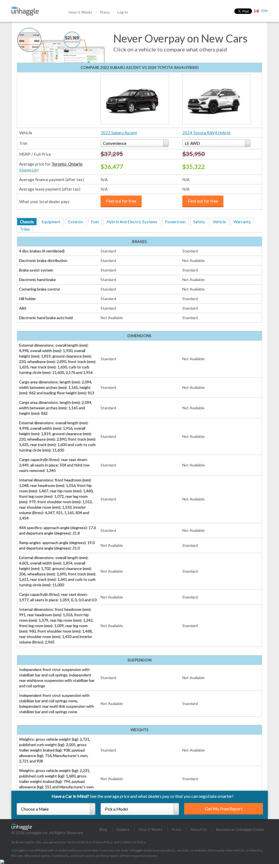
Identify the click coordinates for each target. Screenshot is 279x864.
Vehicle (219, 221)
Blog (103, 829)
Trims (25, 229)
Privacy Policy (102, 842)
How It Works (80, 12)
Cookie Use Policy (132, 842)
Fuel (95, 221)
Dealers (122, 829)
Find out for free (121, 200)
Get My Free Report (223, 808)
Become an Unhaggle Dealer (240, 829)
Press (105, 12)
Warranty (242, 221)
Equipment (50, 221)
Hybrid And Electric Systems (132, 221)
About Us (199, 829)
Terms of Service (79, 842)
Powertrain (175, 221)
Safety (199, 221)
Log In (122, 12)
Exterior (75, 221)
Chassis (27, 221)
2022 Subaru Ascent (119, 132)
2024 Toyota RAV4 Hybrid (206, 132)
